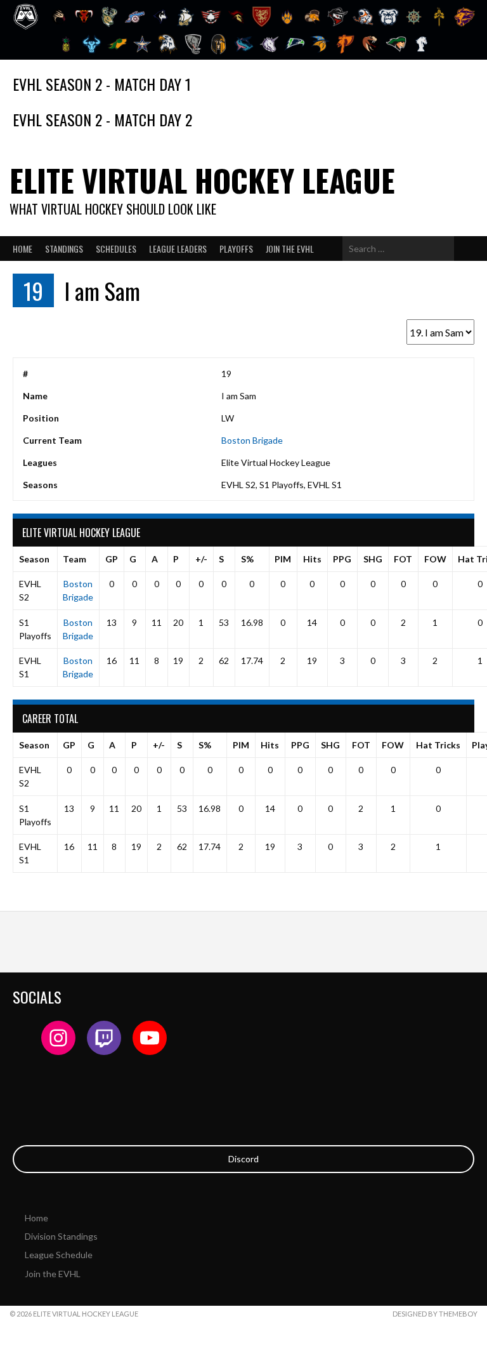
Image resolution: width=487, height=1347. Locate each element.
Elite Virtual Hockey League (202, 179)
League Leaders (178, 248)
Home (22, 248)
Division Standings (61, 1236)
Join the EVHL (290, 248)
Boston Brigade (252, 440)
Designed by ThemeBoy (435, 1314)
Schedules (116, 248)
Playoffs (236, 248)
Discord (243, 1158)
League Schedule (59, 1254)
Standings (64, 248)
